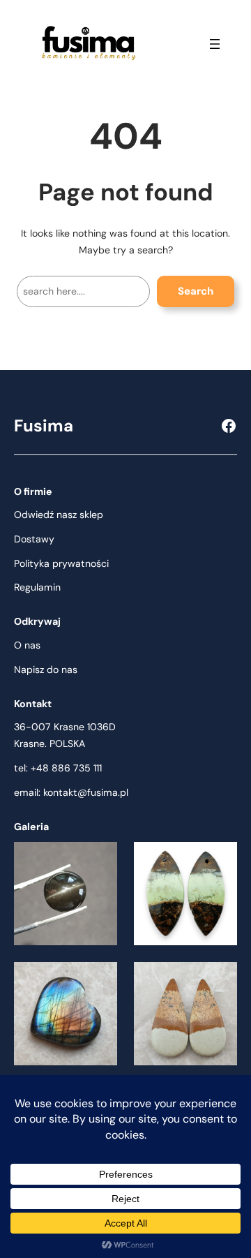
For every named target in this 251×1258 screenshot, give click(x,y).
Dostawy (34, 539)
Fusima (43, 425)
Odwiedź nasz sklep (58, 514)
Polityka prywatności (61, 563)
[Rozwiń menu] (214, 44)
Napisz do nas (45, 669)
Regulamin (37, 587)
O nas (27, 645)
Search (195, 291)
